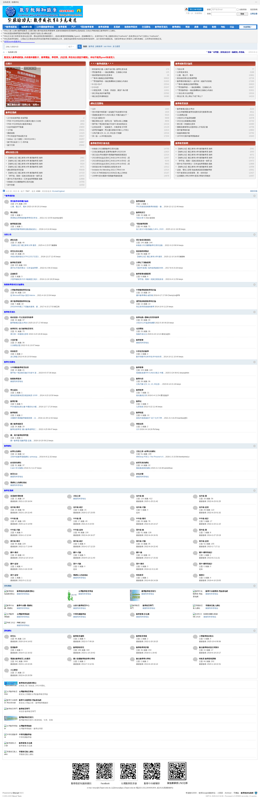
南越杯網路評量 (183, 133)
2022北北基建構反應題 (186, 121)
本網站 (140, 39)
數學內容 (139, 379)
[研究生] (6, 637)
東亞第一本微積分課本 (186, 124)
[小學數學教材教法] (195, 637)
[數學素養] (132, 341)
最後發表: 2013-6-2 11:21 (209, 558)
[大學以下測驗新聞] (132, 263)
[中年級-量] (69, 519)
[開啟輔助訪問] (253, 2)
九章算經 (139, 407)
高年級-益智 (204, 541)
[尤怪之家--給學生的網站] (132, 452)
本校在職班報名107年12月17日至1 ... (25, 257)
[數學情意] (132, 413)
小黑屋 (220, 793)
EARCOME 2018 (211, 614)
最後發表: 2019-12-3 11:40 (147, 569)
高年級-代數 (141, 541)
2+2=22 (95, 87)
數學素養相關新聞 (143, 274)
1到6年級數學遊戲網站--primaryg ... (24, 457)
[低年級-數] (132, 497)
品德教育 (14, 274)
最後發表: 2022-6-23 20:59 (21, 675)
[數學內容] (132, 379)
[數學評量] (6, 402)
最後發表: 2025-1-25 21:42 (147, 501)
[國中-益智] (6, 564)
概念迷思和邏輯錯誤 (100, 96)
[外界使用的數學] (132, 352)
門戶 (73, 27)
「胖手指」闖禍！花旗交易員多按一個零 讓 (24, 176)
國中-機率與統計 (205, 552)
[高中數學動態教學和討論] (6, 302)
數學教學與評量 (142, 647)
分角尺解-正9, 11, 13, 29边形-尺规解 (107, 133)
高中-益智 (14, 575)
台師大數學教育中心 (81, 605)
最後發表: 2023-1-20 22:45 (21, 513)
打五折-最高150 (98, 118)
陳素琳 (54, 245)
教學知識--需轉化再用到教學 (147, 317)
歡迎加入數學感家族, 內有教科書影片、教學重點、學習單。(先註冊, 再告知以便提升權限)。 (47, 57)
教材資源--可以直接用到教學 (21, 317)
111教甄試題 (182, 115)
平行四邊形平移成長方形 (17, 136)
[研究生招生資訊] (6, 252)
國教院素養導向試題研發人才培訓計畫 (192, 127)
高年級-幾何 (15, 541)
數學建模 (14, 413)
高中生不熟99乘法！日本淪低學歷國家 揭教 (24, 179)
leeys (44, 207)
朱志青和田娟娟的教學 (145, 307)
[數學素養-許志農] (132, 615)
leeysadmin (184, 373)
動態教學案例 (131, 27)
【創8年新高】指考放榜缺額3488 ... (150, 268)
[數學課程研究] (69, 648)
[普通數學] (6, 648)
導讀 (187, 27)
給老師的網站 (15, 463)
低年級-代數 (141, 507)
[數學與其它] (132, 213)
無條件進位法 (141, 334)
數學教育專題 (141, 636)
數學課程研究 (78, 647)
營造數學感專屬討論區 (19, 201)
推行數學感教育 (21, 31)
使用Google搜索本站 (207, 793)
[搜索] (79, 47)
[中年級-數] (6, 519)
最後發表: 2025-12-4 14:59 (21, 524)
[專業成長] (132, 425)
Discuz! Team (16, 796)
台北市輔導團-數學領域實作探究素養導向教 (194, 112)
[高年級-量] (195, 531)
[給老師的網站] (6, 463)
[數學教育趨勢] (69, 637)
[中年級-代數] (6, 531)
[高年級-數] (132, 531)
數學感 (91, 46)
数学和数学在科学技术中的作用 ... (149, 357)
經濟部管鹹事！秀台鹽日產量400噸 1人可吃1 (110, 130)
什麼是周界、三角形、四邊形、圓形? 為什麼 (110, 90)
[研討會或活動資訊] (132, 241)
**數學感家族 (11, 27)
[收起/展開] (254, 196)
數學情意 (139, 413)
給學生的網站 (15, 451)
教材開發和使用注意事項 (102, 75)
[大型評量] (6, 341)
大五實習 (14, 670)
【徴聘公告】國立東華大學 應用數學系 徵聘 (25, 161)
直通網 (117, 27)
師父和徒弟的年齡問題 (101, 93)
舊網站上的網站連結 (18, 482)
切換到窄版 (256, 2)
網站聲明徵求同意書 (15, 170)
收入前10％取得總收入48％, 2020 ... (150, 229)
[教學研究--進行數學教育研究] (6, 329)
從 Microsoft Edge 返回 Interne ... (23, 295)
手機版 (236, 793)
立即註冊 (253, 14)
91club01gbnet (58, 191)
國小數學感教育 (16, 424)
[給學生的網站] (6, 452)
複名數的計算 (141, 395)
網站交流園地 (97, 103)
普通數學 (14, 647)
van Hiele (107, 46)
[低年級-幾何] (6, 508)
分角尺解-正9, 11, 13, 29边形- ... (149, 384)
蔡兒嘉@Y (165, 395)
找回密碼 (253, 9)
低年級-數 (140, 496)
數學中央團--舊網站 (24, 605)
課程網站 (7, 631)
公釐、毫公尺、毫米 (185, 75)
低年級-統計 (78, 507)
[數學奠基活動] (6, 224)
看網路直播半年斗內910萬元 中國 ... (150, 373)
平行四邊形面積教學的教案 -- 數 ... (150, 207)
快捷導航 (247, 27)
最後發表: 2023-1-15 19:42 (84, 653)
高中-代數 (77, 564)
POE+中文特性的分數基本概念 (19, 124)
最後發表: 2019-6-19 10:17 (210, 653)
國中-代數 (77, 552)
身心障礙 (14, 357)
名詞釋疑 (139, 329)
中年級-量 (77, 518)
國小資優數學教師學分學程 (84, 659)
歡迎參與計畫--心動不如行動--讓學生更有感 (109, 69)
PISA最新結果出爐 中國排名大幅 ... (24, 407)
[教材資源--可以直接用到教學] (6, 318)
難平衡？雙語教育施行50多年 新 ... (24, 373)
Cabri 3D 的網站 (17, 468)
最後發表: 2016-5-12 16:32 (21, 653)
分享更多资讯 (182, 72)
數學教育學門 (148, 605)
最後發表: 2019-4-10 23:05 (210, 580)
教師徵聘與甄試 (142, 251)
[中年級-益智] (69, 531)
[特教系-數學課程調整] (195, 659)
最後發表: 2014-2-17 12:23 (84, 547)
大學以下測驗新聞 (143, 262)
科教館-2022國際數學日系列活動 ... (150, 245)
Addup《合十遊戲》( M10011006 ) (21, 139)
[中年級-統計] (195, 519)
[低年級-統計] (69, 508)
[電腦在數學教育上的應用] (6, 659)
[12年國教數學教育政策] (6, 368)
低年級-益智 (204, 507)
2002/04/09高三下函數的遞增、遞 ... (25, 307)
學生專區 (14, 212)
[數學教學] (132, 391)
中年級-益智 (78, 530)
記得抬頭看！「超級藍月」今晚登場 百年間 (109, 127)
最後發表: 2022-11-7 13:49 (21, 547)
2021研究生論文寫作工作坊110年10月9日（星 (111, 158)
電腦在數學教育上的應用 (20, 659)
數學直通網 (11, 112)
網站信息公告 (12, 152)
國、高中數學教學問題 (19, 435)
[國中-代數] (69, 553)
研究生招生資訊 (16, 251)
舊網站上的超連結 (80, 575)
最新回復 (253, 191)
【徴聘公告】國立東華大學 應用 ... (24, 245)
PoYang (156, 429)
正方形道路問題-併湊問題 (17, 118)
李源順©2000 (191, 793)
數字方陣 (11, 145)
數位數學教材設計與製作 (209, 647)
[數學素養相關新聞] (132, 275)
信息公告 (7, 234)
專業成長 (139, 424)
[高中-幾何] (132, 564)
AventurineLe (183, 457)
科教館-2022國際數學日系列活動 (20, 182)
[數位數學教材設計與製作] (195, 648)
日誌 (232, 27)
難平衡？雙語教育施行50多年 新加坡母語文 (109, 124)
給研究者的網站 (142, 463)
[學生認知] (6, 391)
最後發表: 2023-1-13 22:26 (21, 664)
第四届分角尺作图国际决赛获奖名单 (106, 167)
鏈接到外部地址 (142, 343)
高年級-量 (203, 530)
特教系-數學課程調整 (207, 659)
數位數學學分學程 (143, 659)
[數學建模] (6, 413)
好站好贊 (139, 474)
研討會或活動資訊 (143, 240)
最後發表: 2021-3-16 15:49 (21, 569)
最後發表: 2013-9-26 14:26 (147, 580)
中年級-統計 (204, 518)
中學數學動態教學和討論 (146, 290)
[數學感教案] (132, 202)
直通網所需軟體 (16, 496)
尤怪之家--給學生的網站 (145, 451)
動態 (214, 27)
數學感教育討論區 (183, 63)
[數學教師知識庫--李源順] (43, 14)
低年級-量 (203, 496)
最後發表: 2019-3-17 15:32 (147, 558)
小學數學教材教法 (206, 636)
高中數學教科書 (183, 130)
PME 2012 (21, 623)
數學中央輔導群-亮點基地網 (217, 591)
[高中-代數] (69, 564)
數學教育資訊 (161, 27)
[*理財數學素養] (132, 224)
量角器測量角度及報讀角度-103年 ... (24, 395)
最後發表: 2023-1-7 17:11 (209, 547)
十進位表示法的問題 (185, 93)
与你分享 (180, 69)
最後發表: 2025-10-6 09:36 (210, 641)
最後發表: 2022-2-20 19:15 (147, 641)
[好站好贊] (132, 475)
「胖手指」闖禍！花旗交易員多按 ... (150, 279)
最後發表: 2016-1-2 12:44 (20, 535)
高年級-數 (140, 530)
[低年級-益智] (195, 508)
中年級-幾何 (141, 518)
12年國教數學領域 (45, 27)
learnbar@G (58, 218)
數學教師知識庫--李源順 (4, 52)
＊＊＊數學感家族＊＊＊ (102, 63)
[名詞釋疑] (132, 329)
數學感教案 (140, 201)
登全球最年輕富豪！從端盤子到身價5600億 (109, 112)
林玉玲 (57, 307)
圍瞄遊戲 (11, 133)
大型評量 (14, 340)
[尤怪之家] (69, 497)
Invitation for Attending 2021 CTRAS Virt (108, 170)
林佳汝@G (166, 334)
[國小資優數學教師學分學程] (69, 659)
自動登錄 (243, 9)
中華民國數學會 (79, 614)
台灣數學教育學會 (86, 591)
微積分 (201, 575)
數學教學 (139, 390)
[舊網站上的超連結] (69, 576)
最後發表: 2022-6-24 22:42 (147, 547)
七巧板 (10, 130)
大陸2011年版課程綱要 (186, 118)
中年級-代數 (15, 530)
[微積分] (195, 576)
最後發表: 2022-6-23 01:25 (210, 501)
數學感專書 (103, 27)
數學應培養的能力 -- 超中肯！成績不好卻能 (194, 81)
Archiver (228, 793)
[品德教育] (6, 275)
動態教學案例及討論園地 (14, 284)
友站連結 (7, 586)
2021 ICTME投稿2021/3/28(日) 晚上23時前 (109, 173)
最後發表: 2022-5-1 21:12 (20, 580)
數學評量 (14, 401)
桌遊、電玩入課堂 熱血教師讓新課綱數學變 (194, 170)
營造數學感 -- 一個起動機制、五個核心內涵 (109, 72)
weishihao (168, 468)
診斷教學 (98, 46)
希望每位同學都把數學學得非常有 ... (24, 218)
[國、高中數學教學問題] (6, 436)
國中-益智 (14, 564)
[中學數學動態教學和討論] (132, 291)
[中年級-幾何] (132, 519)
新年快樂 (11, 185)
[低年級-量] (195, 497)
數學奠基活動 (15, 224)
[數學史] (132, 402)
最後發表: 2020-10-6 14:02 (21, 641)
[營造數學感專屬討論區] (6, 202)
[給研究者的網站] (132, 463)
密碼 (209, 14)
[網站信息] (6, 241)
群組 (205, 27)
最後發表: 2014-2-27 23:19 (210, 535)
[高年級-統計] (69, 542)
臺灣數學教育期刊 (148, 591)
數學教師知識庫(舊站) (25, 591)
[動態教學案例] (6, 379)
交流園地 (146, 27)
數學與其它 (140, 212)
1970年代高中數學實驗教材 (188, 136)
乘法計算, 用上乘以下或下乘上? (190, 96)
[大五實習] (6, 671)
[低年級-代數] (132, 508)
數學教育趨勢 (78, 636)
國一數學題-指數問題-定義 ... (21, 441)
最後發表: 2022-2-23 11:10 (210, 524)
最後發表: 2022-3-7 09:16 (83, 641)
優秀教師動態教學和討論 (146, 301)
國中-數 (139, 552)
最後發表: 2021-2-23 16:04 (21, 501)
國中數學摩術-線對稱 (144, 295)
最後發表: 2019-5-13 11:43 (84, 558)
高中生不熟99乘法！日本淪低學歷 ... (25, 268)
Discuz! (16, 793)
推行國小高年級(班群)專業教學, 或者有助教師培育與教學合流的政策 (57, 31)
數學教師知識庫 (247, 793)
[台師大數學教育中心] (69, 606)
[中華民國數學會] (69, 615)
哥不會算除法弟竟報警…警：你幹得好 (192, 173)
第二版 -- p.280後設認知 (102, 136)
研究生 (13, 636)
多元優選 (116, 46)
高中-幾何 (140, 564)
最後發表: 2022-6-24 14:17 (147, 524)
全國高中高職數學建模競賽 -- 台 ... (24, 418)
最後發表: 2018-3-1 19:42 (146, 653)
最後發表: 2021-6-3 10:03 (83, 524)
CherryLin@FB (174, 295)
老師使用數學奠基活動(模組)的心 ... (24, 229)
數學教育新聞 (181, 143)
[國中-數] (132, 553)
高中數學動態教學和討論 (20, 301)
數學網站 (176, 27)
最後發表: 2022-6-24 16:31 (147, 535)
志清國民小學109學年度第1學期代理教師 (193, 176)
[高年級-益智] (195, 542)
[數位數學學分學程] (132, 659)
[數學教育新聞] (6, 263)
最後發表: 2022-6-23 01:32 (210, 513)
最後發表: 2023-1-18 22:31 (210, 664)
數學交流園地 (9, 362)
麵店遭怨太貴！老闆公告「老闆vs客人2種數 (110, 121)
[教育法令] (6, 475)
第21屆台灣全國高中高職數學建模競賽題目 (109, 155)
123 (93, 109)
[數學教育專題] (132, 637)
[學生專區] (6, 213)
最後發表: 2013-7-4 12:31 (83, 664)
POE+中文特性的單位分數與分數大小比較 (24, 121)
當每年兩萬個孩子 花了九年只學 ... (150, 418)
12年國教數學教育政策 (19, 367)
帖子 (70, 47)
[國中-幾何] (6, 553)
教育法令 (14, 474)
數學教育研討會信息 (100, 143)
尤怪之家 (76, 496)
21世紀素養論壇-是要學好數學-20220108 (109, 152)
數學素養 (62, 27)
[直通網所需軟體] (6, 497)
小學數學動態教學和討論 (20, 290)
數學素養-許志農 (142, 614)
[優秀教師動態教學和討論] (132, 302)
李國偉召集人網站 (213, 605)
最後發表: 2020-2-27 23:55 (84, 513)
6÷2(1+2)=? (97, 84)
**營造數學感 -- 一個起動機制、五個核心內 (194, 87)
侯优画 (152, 218)
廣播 (196, 27)
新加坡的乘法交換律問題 (187, 78)
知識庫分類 (26, 27)
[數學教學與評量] (132, 648)
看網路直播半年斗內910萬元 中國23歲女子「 (110, 115)
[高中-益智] (6, 576)
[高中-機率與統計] (195, 564)
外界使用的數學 (142, 351)
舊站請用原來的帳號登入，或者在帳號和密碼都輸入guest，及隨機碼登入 (63, 36)
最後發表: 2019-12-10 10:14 (21, 558)
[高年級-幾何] (6, 542)
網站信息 (14, 240)
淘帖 (223, 27)
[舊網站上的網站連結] (6, 483)
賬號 (209, 9)
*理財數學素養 (87, 27)
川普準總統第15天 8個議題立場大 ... (24, 279)
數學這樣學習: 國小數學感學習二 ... (24, 429)
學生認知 (14, 390)
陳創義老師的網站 (143, 468)
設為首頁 (6, 2)
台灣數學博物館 (23, 614)
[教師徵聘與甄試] (132, 252)
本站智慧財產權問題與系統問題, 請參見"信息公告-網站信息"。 (29, 33)
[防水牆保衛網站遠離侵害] (255, 793)
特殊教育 (14, 351)
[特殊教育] (6, 352)
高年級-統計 (78, 541)
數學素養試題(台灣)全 (186, 109)
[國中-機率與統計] (195, 553)
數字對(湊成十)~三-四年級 (17, 142)
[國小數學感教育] (6, 425)
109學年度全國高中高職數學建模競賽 (107, 176)
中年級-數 (14, 518)
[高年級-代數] (132, 542)
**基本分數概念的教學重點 (103, 78)
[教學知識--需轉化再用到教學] (132, 318)
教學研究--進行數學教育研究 (21, 329)
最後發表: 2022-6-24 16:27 (84, 535)
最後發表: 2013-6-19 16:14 (147, 664)
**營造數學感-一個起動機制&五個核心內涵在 (110, 81)
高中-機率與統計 (205, 564)
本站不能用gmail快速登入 (102, 57)
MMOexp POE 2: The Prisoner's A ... (150, 457)
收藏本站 (15, 2)
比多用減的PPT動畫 (15, 127)
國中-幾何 (14, 552)
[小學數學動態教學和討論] (6, 291)
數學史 (139, 401)
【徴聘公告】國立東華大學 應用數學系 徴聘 (25, 158)
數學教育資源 (181, 103)
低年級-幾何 (15, 507)
